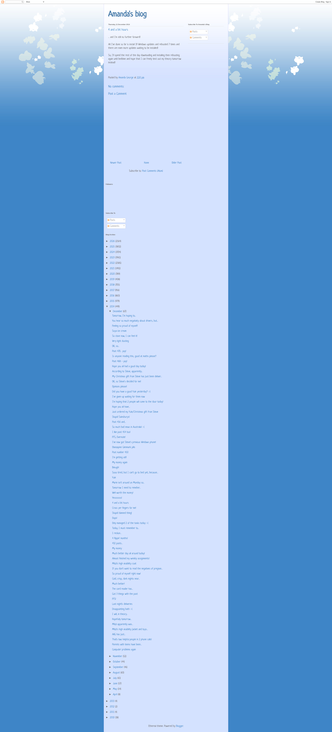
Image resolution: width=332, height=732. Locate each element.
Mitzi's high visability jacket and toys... (130, 629)
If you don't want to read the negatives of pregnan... (137, 568)
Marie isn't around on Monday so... (128, 482)
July (115, 678)
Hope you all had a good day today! (129, 366)
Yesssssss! (117, 498)
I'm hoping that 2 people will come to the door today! (137, 402)
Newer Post (115, 163)
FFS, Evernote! (118, 437)
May (115, 689)
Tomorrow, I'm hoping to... (124, 316)
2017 (112, 290)
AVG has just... (118, 634)
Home (146, 163)
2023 (112, 257)
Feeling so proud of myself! (125, 326)
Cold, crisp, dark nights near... (126, 579)
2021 (112, 268)
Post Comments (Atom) (152, 171)
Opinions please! (119, 386)
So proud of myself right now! (126, 574)
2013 (112, 701)
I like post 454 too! (121, 432)
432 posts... (117, 543)
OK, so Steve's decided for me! (126, 381)
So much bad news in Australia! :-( (128, 427)
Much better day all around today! (128, 553)
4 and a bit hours (120, 503)
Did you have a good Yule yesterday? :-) (131, 391)
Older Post (177, 163)
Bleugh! (115, 467)
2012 (112, 706)
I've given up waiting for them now (128, 397)
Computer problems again (124, 649)
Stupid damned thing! (122, 513)
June (115, 683)
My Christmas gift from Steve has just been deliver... (137, 376)
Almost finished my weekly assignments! (130, 558)
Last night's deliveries (122, 604)
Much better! (118, 584)
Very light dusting (120, 341)
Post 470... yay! (119, 351)
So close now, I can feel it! (124, 336)
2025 (112, 246)
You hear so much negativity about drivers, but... (135, 321)
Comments (197, 37)
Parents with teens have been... (127, 644)
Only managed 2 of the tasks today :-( (130, 523)
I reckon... (116, 533)
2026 (112, 241)
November (118, 656)
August (117, 672)
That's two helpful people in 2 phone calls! (132, 639)
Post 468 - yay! (119, 361)
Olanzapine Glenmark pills (123, 447)
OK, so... (115, 346)
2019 (112, 279)
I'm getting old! (119, 457)
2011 (112, 712)
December (118, 311)
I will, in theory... (120, 614)
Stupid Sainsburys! (121, 417)
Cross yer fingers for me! (124, 508)
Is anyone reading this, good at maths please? (134, 356)
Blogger (179, 726)
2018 (112, 285)
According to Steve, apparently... (127, 371)
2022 (112, 263)
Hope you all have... (121, 407)
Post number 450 (120, 452)
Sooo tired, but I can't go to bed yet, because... (135, 472)
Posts (195, 31)
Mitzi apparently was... (122, 624)
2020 (113, 274)
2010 (112, 717)
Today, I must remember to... (125, 528)
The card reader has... (122, 589)
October (117, 662)
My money (117, 548)
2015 (112, 301)
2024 (112, 252)
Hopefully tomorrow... (122, 619)
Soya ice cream (119, 331)
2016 (112, 295)
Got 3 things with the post (125, 594)
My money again (119, 462)
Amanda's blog (127, 14)
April (115, 694)
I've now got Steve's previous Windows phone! (134, 442)
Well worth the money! (122, 493)
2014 (112, 306)
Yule (114, 477)
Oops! (114, 518)
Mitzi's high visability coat (124, 563)
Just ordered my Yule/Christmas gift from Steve (135, 412)
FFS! (114, 599)
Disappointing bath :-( (122, 609)
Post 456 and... (119, 422)
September (118, 667)
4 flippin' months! (120, 538)
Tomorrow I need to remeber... (126, 488)
